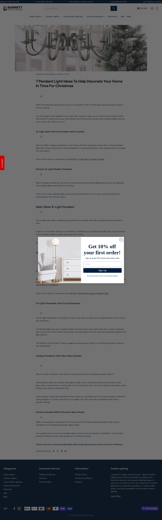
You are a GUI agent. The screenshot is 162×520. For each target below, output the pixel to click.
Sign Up (102, 270)
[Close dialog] (121, 240)
